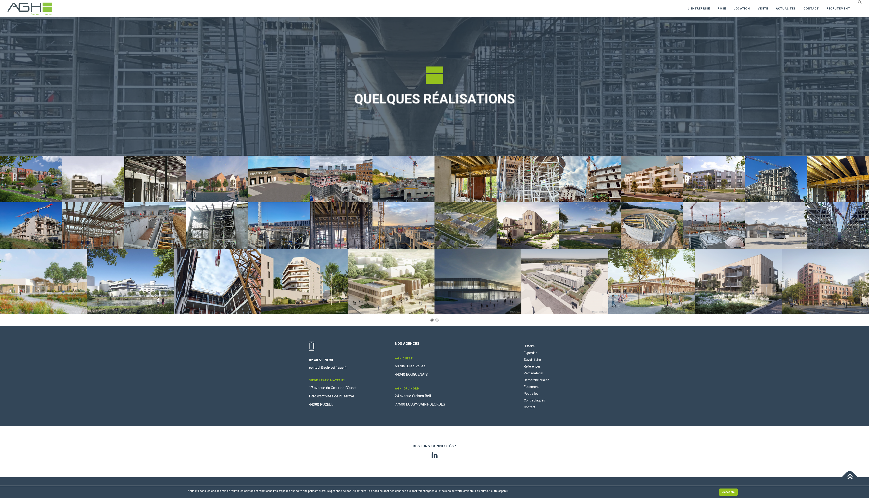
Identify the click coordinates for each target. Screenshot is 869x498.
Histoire (529, 346)
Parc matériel (533, 373)
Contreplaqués (534, 400)
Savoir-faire (532, 359)
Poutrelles (531, 393)
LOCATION (742, 8)
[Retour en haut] (850, 477)
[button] (858, 2)
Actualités (786, 8)
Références (532, 366)
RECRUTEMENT (838, 8)
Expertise (530, 353)
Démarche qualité (536, 380)
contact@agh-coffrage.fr (328, 367)
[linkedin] (434, 455)
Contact (811, 8)
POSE (722, 8)
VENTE (763, 8)
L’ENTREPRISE (699, 8)
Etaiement (531, 387)
